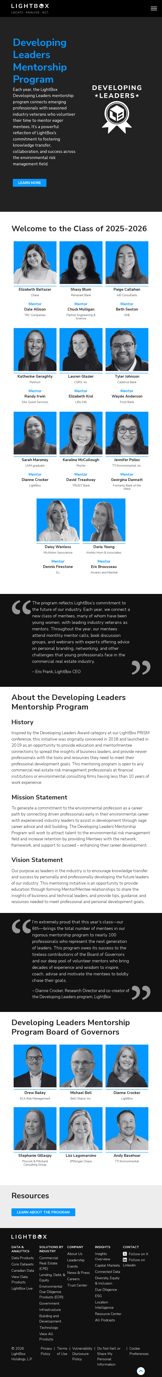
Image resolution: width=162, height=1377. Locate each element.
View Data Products (19, 1279)
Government (49, 1303)
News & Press (78, 1272)
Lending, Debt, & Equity (52, 1277)
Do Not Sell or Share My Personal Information (109, 1356)
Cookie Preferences (139, 1351)
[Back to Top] (141, 1371)
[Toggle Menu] (154, 8)
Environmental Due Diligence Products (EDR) (51, 1291)
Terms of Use (62, 1351)
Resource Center (108, 1313)
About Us (74, 1253)
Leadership (76, 1260)
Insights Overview (102, 1256)
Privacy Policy (46, 1351)
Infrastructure (50, 1309)
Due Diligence (106, 1289)
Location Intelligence (104, 1305)
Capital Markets (107, 1265)
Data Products (22, 1258)
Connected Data (107, 1271)
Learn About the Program (43, 1212)
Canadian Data (22, 1270)
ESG (98, 1296)
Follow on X (138, 1254)
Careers (73, 1279)
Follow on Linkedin (134, 1263)
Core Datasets (22, 1264)
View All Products (46, 1337)
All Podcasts (105, 1320)
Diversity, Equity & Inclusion (107, 1281)
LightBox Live (22, 1288)
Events (72, 1266)
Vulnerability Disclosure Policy (82, 1353)
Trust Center (77, 1285)
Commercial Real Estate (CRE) (48, 1263)
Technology (48, 1327)
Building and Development (50, 1319)
